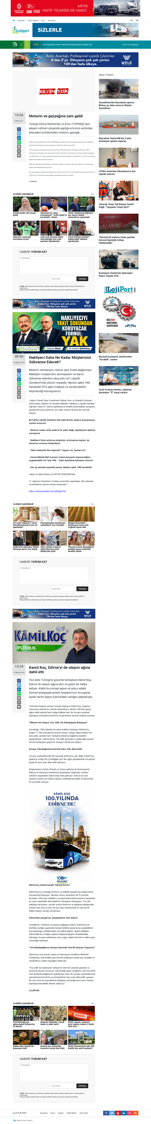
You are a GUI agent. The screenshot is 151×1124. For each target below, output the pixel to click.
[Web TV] (131, 20)
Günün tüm (130, 44)
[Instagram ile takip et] (130, 1113)
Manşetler (21, 20)
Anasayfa (44, 1113)
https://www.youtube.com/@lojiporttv (47, 491)
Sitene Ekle (51, 20)
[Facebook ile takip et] (106, 1113)
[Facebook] (19, 129)
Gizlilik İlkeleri (72, 1113)
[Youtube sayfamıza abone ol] (118, 1113)
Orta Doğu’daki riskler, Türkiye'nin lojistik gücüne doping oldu (67, 44)
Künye (52, 1113)
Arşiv (43, 20)
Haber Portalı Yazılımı (24, 1120)
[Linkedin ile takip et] (124, 1113)
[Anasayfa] (14, 20)
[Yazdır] (19, 151)
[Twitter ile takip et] (112, 1113)
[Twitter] (19, 133)
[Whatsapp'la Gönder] (19, 142)
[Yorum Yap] (19, 155)
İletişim (61, 1113)
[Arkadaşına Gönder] (19, 147)
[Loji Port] (21, 30)
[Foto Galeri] (137, 20)
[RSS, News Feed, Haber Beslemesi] (135, 1113)
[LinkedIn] (19, 138)
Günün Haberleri (33, 20)
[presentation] (21, 44)
